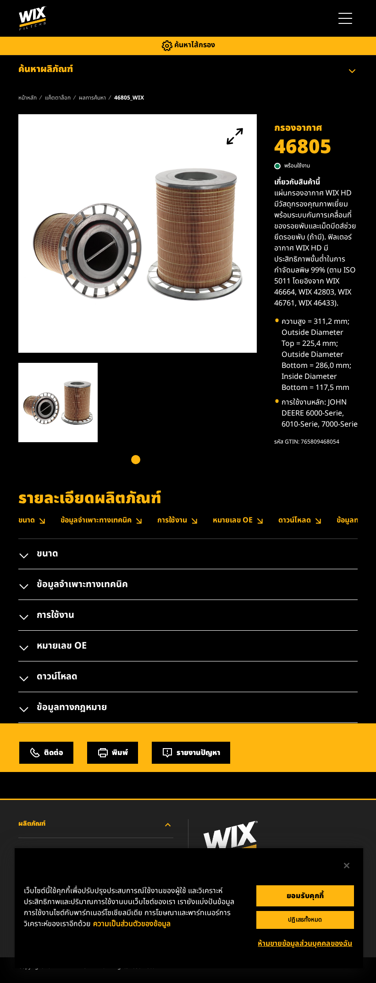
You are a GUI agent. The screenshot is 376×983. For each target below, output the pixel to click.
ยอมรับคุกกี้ (305, 895)
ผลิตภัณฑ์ (31, 823)
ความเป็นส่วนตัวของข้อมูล (132, 923)
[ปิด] (347, 865)
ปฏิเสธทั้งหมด (305, 919)
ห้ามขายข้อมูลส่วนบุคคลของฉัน (305, 943)
